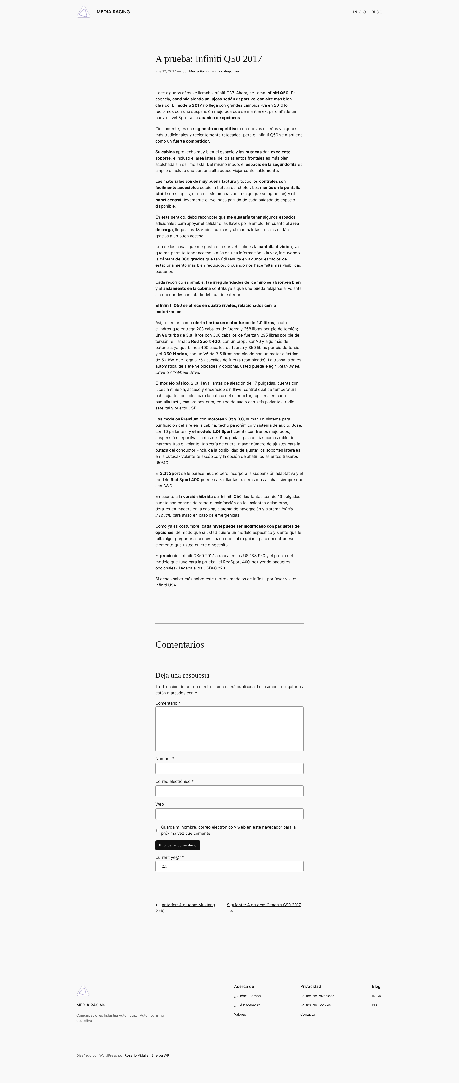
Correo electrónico (174, 781)
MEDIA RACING (113, 12)
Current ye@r (169, 857)
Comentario (167, 703)
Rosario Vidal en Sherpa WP (147, 1055)
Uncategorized (228, 71)
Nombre (164, 758)
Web (159, 804)
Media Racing (200, 71)
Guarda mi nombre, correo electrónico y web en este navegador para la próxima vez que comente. (228, 830)
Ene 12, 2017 (165, 71)
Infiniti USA (165, 585)
